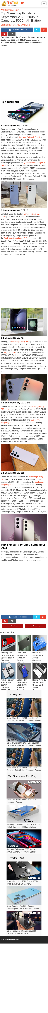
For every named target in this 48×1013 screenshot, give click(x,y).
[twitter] (37, 30)
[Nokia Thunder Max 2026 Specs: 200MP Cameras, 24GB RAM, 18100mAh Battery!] (24, 710)
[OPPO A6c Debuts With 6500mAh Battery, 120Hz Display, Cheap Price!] (24, 621)
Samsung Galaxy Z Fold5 (15, 134)
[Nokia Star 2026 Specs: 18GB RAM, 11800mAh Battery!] (24, 767)
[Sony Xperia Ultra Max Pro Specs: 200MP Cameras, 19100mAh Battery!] (8, 621)
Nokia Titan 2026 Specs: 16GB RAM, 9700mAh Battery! (22, 663)
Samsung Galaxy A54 (18, 331)
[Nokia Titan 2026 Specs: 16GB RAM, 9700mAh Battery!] (24, 648)
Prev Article (14, 604)
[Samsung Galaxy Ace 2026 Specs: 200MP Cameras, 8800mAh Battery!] (24, 816)
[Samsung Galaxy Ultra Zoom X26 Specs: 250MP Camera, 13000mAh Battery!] (24, 791)
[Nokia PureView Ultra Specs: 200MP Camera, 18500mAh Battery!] (24, 898)
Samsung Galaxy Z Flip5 (31, 208)
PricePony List (9, 10)
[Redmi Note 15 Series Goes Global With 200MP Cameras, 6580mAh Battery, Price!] (39, 648)
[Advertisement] (24, 69)
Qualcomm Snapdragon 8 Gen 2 (26, 157)
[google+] (44, 30)
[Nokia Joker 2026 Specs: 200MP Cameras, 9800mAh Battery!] (39, 621)
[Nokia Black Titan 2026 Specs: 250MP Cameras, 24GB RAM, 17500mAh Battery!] (24, 685)
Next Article (33, 604)
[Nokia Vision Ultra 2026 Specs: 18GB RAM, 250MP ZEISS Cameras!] (24, 848)
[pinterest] (4, 34)
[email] (11, 34)
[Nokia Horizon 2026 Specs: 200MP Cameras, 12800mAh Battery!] (8, 648)
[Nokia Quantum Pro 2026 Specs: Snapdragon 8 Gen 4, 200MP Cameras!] (24, 873)
